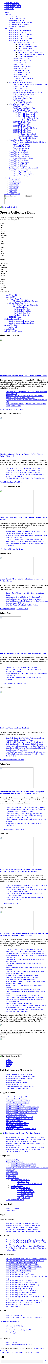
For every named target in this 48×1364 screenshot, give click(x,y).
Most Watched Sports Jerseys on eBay (19, 1294)
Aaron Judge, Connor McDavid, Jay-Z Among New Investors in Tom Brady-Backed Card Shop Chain (24, 598)
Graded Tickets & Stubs (14, 1084)
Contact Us (10, 1328)
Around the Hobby (12, 1160)
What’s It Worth (11, 1342)
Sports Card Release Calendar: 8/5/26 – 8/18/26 (22, 995)
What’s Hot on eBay (13, 1306)
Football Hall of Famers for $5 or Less (19, 1119)
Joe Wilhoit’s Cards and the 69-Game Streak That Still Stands (23, 376)
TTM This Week (17, 1186)
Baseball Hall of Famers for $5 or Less (19, 1117)
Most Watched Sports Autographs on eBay (21, 1292)
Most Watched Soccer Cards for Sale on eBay (22, 1290)
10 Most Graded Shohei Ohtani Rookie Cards (22, 975)
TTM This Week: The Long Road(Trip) (15, 728)
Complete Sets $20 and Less (16, 1115)
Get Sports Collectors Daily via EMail (19, 1330)
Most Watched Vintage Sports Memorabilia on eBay (24, 1300)
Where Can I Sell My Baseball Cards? (19, 1344)
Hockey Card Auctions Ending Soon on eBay (22, 1229)
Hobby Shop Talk (12, 1174)
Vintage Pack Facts (23, 1198)
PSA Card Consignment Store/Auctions (20, 1086)
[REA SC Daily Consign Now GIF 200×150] (11, 1054)
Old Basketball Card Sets (25, 1192)
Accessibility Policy (19, 1352)
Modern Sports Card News (20, 1180)
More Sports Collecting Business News (14, 609)
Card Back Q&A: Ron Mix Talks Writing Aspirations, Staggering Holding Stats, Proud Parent (25, 739)
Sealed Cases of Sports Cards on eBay (19, 1074)
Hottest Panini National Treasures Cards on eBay (23, 1302)
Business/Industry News (14, 1162)
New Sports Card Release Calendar (29, 1184)
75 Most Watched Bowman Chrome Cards (21, 1269)
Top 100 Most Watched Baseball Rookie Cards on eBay (25, 1240)
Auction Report (33, 1133)
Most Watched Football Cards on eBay (19, 1281)
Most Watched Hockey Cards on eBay (19, 1287)
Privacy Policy (11, 1332)
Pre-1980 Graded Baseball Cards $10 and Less (22, 1107)
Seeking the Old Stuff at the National (19, 1003)
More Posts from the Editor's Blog (12, 829)
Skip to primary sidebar (12, 7)
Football (8, 1060)
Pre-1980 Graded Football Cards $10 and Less (22, 1109)
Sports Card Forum (12, 1208)
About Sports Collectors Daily (9, 1321)
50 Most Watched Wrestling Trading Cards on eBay (24, 1267)
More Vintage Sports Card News (11, 409)
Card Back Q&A (23, 1182)
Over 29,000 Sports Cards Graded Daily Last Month (24, 997)
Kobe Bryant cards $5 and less (16, 1099)
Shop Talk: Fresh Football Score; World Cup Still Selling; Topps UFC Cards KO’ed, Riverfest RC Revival (22, 870)
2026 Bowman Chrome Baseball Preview (20, 979)
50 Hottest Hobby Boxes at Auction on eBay (21, 1263)
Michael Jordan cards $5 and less (17, 1097)
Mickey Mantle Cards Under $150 (18, 1101)
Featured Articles (12, 1172)
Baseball (9, 1064)
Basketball (9, 1062)
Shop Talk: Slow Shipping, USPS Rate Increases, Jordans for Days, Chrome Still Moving (26, 890)
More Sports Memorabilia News (11, 549)
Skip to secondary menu (12, 5)
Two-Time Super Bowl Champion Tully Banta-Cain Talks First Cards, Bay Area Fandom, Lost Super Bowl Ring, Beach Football (26, 754)
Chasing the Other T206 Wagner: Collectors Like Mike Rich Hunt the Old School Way (25, 1010)
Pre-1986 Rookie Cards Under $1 (17, 1123)
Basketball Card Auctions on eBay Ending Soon (23, 1225)
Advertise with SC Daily (14, 1326)
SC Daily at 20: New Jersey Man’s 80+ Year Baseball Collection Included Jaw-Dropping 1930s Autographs (24, 743)
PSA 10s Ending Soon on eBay (17, 1088)
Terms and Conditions (13, 1334)
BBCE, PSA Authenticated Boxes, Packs (20, 1076)
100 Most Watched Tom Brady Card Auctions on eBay (25, 1261)
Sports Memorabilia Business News (23, 1164)
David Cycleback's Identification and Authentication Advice (27, 1168)
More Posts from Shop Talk (9, 903)
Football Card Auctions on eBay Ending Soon (22, 1227)
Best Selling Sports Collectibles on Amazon (21, 1129)
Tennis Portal (10, 1210)
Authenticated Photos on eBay (16, 1082)
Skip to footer (9, 9)
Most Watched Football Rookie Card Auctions (22, 1283)
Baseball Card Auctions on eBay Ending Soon (22, 1223)
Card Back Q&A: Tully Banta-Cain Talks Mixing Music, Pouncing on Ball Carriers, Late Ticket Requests (26, 469)
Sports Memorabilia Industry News (23, 1166)
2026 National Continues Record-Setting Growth (23, 989)
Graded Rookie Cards (13, 1080)
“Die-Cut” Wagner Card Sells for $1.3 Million (22, 605)
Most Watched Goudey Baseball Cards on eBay (22, 1285)
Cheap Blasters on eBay (14, 1127)
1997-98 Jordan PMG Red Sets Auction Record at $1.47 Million (24, 653)
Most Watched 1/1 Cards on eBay (17, 1273)
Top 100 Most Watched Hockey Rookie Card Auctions (25, 1246)
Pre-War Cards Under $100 (15, 1105)
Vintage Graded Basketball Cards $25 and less (22, 1111)
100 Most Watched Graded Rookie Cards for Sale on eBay (26, 1259)
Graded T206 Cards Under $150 (17, 1103)
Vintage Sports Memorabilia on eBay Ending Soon (23, 1231)
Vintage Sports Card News (20, 1188)
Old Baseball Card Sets (25, 1190)
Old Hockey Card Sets (25, 1196)
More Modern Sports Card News (11, 482)
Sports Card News (12, 1178)
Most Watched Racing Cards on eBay (19, 1289)
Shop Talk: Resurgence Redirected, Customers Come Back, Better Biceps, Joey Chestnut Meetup (27, 886)
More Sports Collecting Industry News (13, 683)
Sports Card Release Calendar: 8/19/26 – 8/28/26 (23, 472)
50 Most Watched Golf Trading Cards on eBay (22, 1265)
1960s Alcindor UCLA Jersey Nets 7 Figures (21, 667)
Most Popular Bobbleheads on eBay (18, 1271)
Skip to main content (11, 3)
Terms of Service (33, 1352)
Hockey (8, 1066)
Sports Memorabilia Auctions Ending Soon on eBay (24, 1317)
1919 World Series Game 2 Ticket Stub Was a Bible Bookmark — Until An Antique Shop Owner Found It (25, 540)
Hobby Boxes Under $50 (14, 1121)
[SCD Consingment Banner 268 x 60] (20, 203)
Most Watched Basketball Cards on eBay (20, 1275)
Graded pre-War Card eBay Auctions (19, 1078)
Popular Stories (11, 1176)
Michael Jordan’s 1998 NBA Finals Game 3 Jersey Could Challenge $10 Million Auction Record (26, 532)
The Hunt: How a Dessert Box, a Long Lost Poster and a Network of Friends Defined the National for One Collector (26, 1006)
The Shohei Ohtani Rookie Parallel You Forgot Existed (25, 478)
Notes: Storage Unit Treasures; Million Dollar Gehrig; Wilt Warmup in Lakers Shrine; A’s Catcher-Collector (22, 792)
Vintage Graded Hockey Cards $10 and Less (21, 1113)
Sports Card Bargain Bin (14, 1315)
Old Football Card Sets (25, 1194)
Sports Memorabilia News (15, 1200)
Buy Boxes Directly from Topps (17, 1125)
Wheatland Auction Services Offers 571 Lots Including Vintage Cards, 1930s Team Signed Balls (25, 397)
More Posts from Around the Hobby (12, 760)
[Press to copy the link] (45, 1362)
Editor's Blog (10, 1170)
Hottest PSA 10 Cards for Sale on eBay (19, 1304)
